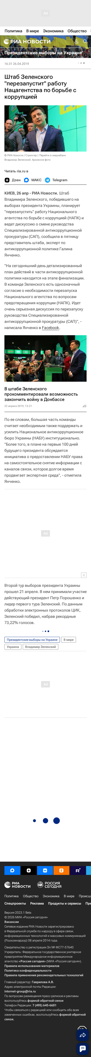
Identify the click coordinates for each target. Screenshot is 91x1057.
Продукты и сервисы (64, 903)
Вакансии (11, 922)
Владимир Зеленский (40, 647)
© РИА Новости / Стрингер (20, 155)
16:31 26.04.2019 (16, 63)
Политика (11, 896)
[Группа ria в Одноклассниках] (61, 870)
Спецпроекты (15, 903)
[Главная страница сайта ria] (26, 41)
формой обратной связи (45, 1000)
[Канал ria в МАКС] (12, 870)
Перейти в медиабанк (52, 155)
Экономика (51, 896)
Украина (13, 647)
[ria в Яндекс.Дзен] (29, 870)
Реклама (37, 903)
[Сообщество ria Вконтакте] (45, 870)
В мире (69, 639)
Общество (30, 896)
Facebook (50, 327)
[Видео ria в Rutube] (78, 870)
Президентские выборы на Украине (32, 639)
